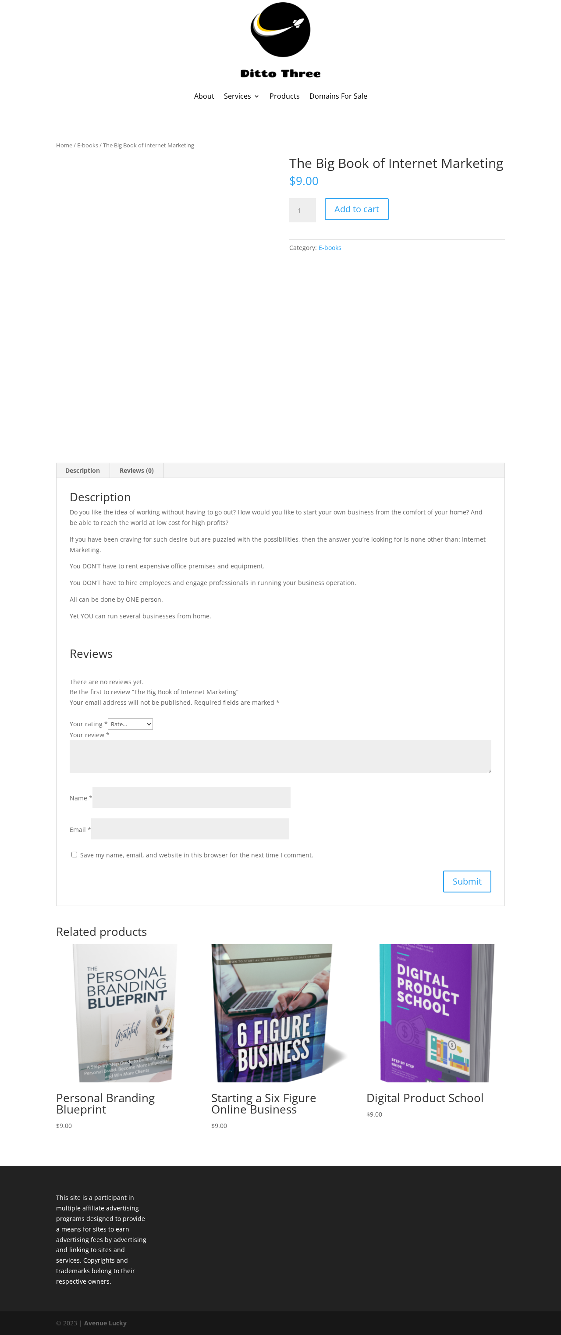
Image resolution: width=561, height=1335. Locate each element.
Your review (90, 735)
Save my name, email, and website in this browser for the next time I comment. (196, 855)
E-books (87, 145)
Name (81, 798)
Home (64, 145)
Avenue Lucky (105, 1323)
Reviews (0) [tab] (137, 470)
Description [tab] (82, 470)
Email (80, 829)
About (204, 96)
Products (285, 96)
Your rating (89, 724)
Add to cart (356, 209)
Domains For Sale (338, 96)
